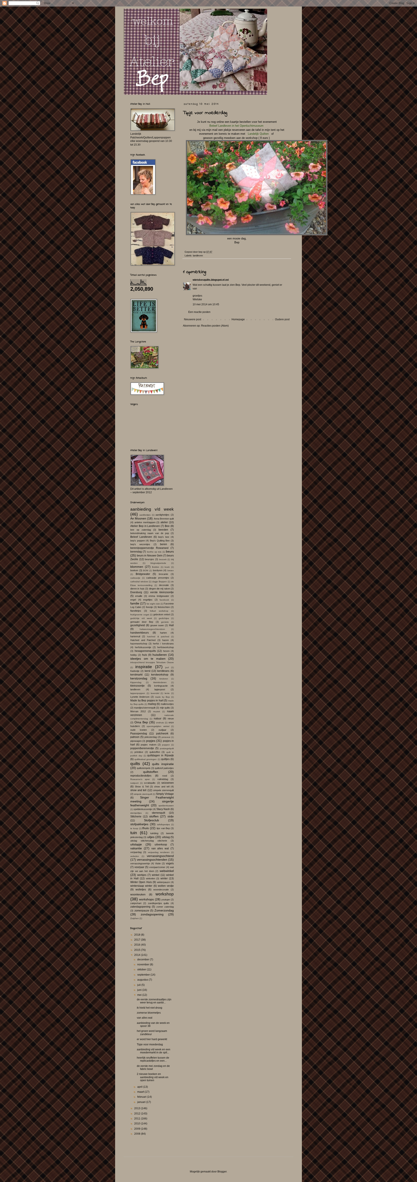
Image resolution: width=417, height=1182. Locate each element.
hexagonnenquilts (145, 650)
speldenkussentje (143, 809)
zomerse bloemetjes (149, 1012)
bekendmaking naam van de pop (149, 533)
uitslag (166, 837)
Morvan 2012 (138, 711)
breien (170, 570)
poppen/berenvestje (142, 748)
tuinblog (154, 833)
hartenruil (135, 636)
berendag (136, 551)
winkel (155, 875)
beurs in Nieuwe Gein (149, 555)
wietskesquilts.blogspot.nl (209, 279)
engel (133, 599)
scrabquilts (150, 783)
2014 (137, 954)
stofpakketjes (139, 824)
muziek (156, 711)
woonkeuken (138, 894)
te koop (134, 828)
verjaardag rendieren (159, 852)
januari (141, 1102)
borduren (157, 570)
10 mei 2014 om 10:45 (206, 304)
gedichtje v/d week (141, 618)
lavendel (155, 693)
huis (144, 654)
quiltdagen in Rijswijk (160, 755)
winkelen (150, 878)
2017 (137, 939)
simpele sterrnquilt (143, 794)
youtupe (165, 899)
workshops (146, 899)
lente (167, 693)
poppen (166, 745)
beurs (170, 551)
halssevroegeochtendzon (152, 629)
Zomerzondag (164, 910)
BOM (145, 570)
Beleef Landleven (141, 536)
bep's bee (163, 537)
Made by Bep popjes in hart (146, 700)
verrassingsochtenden (152, 859)
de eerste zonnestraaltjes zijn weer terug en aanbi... (154, 1001)
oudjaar (162, 730)
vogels (170, 863)
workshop (165, 894)
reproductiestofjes (140, 775)
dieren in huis (137, 588)
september (144, 974)
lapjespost (159, 689)
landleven (198, 255)
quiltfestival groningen (145, 759)
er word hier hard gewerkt (152, 1039)
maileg (152, 704)
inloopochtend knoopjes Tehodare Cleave (152, 662)
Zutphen (134, 918)
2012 (137, 1113)
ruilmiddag (162, 779)
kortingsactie (161, 685)
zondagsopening (152, 914)
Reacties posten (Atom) (215, 325)
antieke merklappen (145, 522)
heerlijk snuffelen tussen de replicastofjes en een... (153, 1059)
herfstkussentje (143, 647)
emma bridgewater (159, 596)
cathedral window (139, 581)
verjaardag (136, 852)
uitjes (150, 837)
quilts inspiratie (163, 764)
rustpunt (134, 783)
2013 (137, 1108)
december (143, 959)
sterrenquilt (158, 812)
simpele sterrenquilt (163, 790)
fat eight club (153, 604)
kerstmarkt (136, 674)
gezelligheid (137, 625)
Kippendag (135, 682)
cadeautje (135, 578)
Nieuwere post (192, 319)
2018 (137, 934)
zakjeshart (135, 903)
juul (167, 667)
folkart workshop (159, 611)
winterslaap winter (141, 885)
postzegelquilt (167, 748)
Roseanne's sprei (140, 779)
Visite (158, 863)
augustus (143, 979)
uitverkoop (161, 844)
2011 (137, 1118)
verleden (134, 856)
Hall (171, 625)
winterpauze (163, 882)
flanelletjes (135, 610)
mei (139, 994)
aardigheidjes (162, 514)
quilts (135, 763)
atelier (164, 522)
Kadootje (134, 671)
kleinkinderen (160, 682)
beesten (163, 529)
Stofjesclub (151, 820)
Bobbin (155, 567)
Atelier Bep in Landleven (145, 526)
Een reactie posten (199, 312)
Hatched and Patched (143, 640)
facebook (164, 600)
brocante (163, 574)
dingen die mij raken (159, 588)
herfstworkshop (165, 647)
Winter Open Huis (141, 882)
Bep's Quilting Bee (160, 540)
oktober (142, 969)
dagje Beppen (159, 581)
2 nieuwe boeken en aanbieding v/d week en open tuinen (152, 1077)
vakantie (136, 848)
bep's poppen (137, 540)
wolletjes (141, 889)
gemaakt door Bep (141, 622)
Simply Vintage (165, 793)
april (140, 1086)
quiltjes (165, 759)
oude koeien (138, 730)
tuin (133, 832)
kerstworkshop (159, 674)
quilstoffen (154, 752)
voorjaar (139, 867)
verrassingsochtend (160, 856)
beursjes (149, 559)
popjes (150, 740)
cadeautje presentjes (157, 577)
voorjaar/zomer (157, 867)
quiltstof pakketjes (164, 768)
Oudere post (282, 319)
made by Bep (162, 697)
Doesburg (136, 592)
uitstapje (136, 844)
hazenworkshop (138, 643)
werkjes (141, 875)
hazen (165, 640)
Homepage (238, 319)
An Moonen (138, 518)
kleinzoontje (137, 685)
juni (139, 989)
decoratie (164, 585)
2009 (137, 1128)
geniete (165, 622)
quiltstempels (144, 768)
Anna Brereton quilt (164, 518)
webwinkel (167, 871)
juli (139, 984)
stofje (170, 816)
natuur (157, 718)
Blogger (222, 1171)
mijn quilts (165, 707)
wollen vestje (166, 885)
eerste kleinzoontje (162, 592)
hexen (166, 651)
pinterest (166, 737)
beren (163, 544)
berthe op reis (154, 552)
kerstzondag (138, 678)
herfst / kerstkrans (163, 643)
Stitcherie (135, 816)
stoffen (154, 816)
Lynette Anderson (139, 697)
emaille (138, 596)
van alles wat (160, 848)
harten (163, 632)
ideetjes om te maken (147, 658)
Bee (167, 526)
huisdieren (159, 654)
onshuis (160, 722)
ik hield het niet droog (149, 1007)
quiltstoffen (150, 772)
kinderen (163, 678)
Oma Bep (141, 722)
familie (134, 603)
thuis (145, 828)
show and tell (161, 786)
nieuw (171, 718)
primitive (138, 752)
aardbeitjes (145, 515)
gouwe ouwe (157, 625)
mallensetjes (167, 704)
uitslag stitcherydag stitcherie (148, 840)
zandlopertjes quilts (158, 903)
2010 (137, 1123)
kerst (147, 670)
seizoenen (167, 782)
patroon (134, 737)
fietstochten (164, 607)
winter (164, 878)
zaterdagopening (140, 906)
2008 (137, 1133)
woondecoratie (161, 889)
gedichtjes (164, 618)
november (143, 964)
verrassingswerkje (140, 863)
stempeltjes (136, 813)
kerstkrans (163, 670)
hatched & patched (158, 636)
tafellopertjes (163, 824)
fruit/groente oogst (139, 614)
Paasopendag (138, 733)
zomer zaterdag (165, 906)
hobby (133, 655)
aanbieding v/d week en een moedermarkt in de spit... (153, 1051)
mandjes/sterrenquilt (144, 707)
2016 (137, 944)
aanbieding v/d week (152, 509)
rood (164, 775)
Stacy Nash (163, 809)
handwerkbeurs (139, 632)
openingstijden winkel (158, 726)
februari (142, 1096)
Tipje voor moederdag (150, 1044)
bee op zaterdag (140, 529)
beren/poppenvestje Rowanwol (149, 547)
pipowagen (136, 741)
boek (167, 567)
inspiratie (143, 666)
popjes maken (148, 744)
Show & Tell (142, 786)
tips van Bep (163, 828)
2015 (137, 949)
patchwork (162, 733)
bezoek (163, 559)
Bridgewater (143, 574)
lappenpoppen (137, 693)
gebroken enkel (161, 614)
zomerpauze (141, 910)
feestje (149, 607)
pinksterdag (150, 737)
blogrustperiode (158, 563)
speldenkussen (166, 805)
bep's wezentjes (140, 544)
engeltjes (147, 599)
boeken (134, 570)
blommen (136, 566)
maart (141, 1091)
